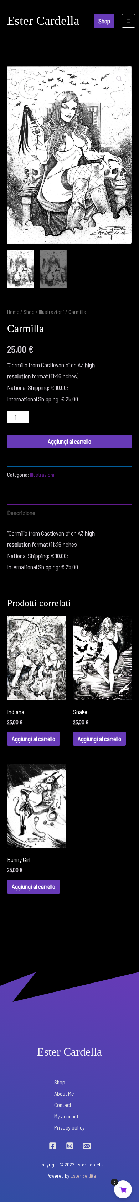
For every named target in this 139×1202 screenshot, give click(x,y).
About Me (64, 1093)
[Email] (86, 1145)
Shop (29, 311)
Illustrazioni (51, 311)
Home (13, 311)
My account (66, 1116)
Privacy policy (69, 1127)
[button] (104, 21)
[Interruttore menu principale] (128, 21)
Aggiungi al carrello (69, 441)
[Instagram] (69, 1145)
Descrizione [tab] (21, 512)
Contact (62, 1104)
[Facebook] (52, 1145)
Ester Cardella (43, 21)
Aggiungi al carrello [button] (33, 738)
